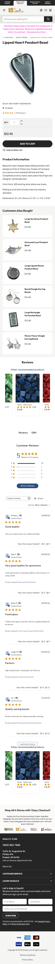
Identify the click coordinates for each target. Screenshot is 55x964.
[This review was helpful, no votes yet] (42, 544)
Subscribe (10, 915)
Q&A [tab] (33, 432)
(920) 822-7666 (11, 844)
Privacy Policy (27, 959)
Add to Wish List (14, 150)
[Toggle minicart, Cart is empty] (50, 10)
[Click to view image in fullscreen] (27, 72)
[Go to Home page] (16, 10)
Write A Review (27, 486)
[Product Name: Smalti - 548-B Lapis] (27, 395)
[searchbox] (16, 498)
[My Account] (41, 10)
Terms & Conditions (27, 955)
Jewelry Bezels (21, 37)
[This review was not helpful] (46, 687)
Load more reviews (27, 744)
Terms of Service (18, 924)
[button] (7, 3)
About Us (7, 866)
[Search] (48, 19)
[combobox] (39, 505)
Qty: (6, 122)
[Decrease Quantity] (21, 124)
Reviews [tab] (23, 432)
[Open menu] (4, 10)
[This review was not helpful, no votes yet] (47, 544)
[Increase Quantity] (21, 120)
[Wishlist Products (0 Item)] (46, 10)
